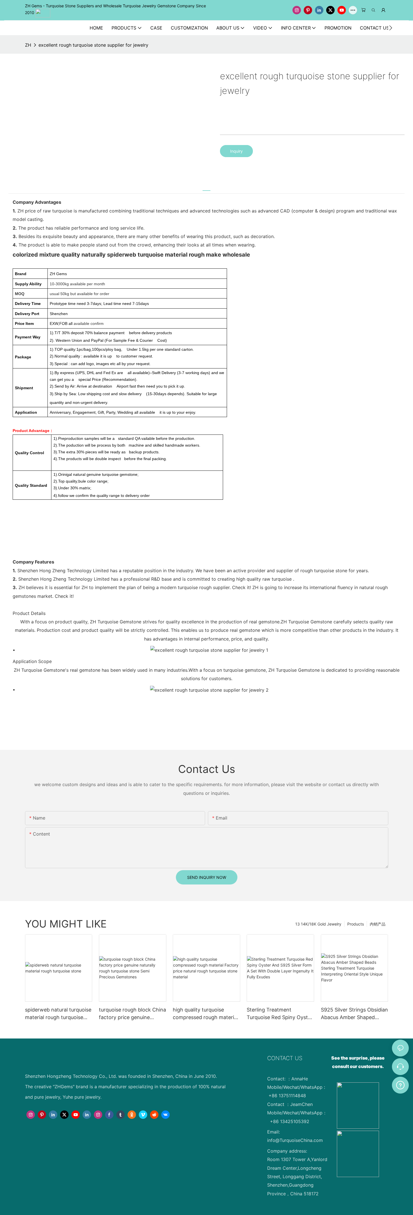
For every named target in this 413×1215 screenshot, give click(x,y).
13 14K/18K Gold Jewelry (318, 924)
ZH (28, 45)
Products (355, 924)
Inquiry (236, 151)
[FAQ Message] (400, 1084)
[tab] (206, 187)
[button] (390, 27)
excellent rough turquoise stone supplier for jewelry (93, 45)
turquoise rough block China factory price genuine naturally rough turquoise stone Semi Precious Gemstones (132, 1014)
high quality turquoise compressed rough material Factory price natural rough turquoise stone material (205, 1014)
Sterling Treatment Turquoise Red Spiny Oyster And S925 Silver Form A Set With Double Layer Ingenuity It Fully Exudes (280, 1014)
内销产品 (377, 924)
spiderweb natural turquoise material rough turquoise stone (58, 1014)
